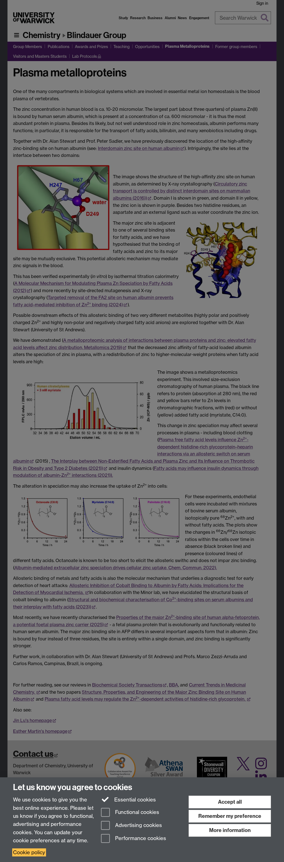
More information (230, 830)
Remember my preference (229, 816)
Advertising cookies (138, 825)
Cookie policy (29, 852)
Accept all (230, 802)
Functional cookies (136, 812)
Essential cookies (134, 799)
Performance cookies (140, 838)
